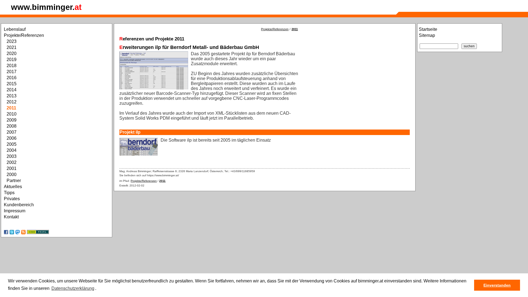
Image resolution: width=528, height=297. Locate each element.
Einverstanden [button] (497, 285)
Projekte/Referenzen (274, 29)
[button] (98, 289)
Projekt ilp (130, 132)
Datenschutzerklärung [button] (72, 288)
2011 (295, 29)
